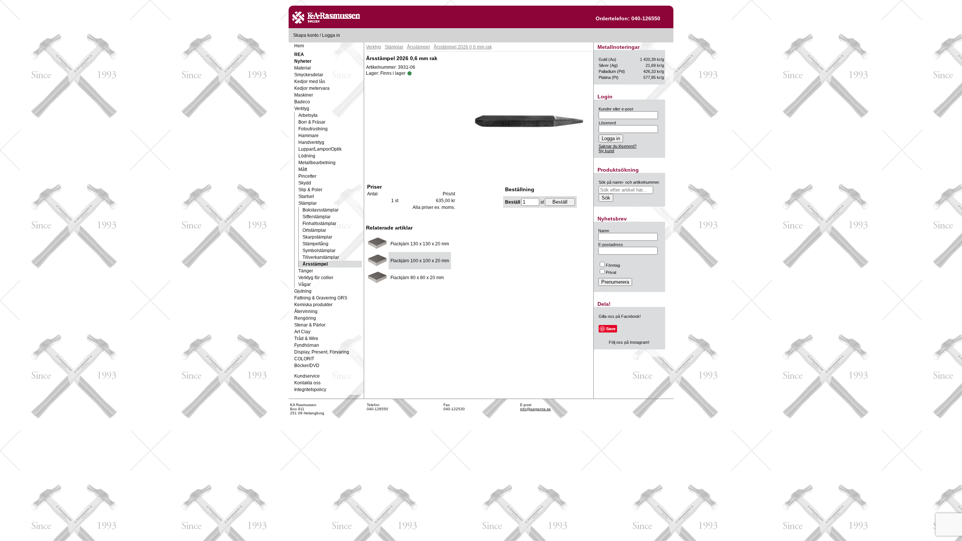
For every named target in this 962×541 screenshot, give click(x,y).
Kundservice (307, 376)
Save (611, 328)
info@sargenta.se (535, 409)
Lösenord (607, 123)
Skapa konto (306, 35)
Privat (611, 272)
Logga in (331, 35)
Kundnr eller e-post (616, 109)
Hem (299, 45)
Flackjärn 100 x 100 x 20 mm (419, 260)
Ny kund (606, 150)
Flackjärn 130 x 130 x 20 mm (419, 243)
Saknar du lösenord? (618, 146)
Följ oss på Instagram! (629, 342)
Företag (613, 265)
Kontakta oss (307, 382)
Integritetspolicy (310, 389)
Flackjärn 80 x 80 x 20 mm (417, 277)
